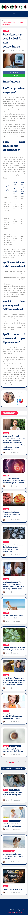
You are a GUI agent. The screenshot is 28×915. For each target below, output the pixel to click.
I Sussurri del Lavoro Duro (12, 889)
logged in (11, 762)
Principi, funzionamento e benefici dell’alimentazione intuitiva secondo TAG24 (12, 716)
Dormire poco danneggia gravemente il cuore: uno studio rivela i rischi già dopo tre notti (14, 480)
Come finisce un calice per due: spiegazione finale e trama (13, 825)
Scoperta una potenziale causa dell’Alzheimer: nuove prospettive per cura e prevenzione (13, 548)
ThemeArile (19, 912)
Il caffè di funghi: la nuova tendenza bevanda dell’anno (13, 750)
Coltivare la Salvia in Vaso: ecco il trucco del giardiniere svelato (14, 648)
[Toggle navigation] (14, 14)
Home (4, 21)
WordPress (23, 910)
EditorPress (10, 912)
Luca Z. (7, 50)
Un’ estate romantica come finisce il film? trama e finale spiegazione (13, 856)
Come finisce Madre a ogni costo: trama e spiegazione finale (12, 794)
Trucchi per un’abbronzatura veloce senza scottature (13, 617)
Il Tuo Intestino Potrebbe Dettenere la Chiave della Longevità (12, 514)
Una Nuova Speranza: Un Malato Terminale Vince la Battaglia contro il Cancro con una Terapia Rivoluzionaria (13, 585)
